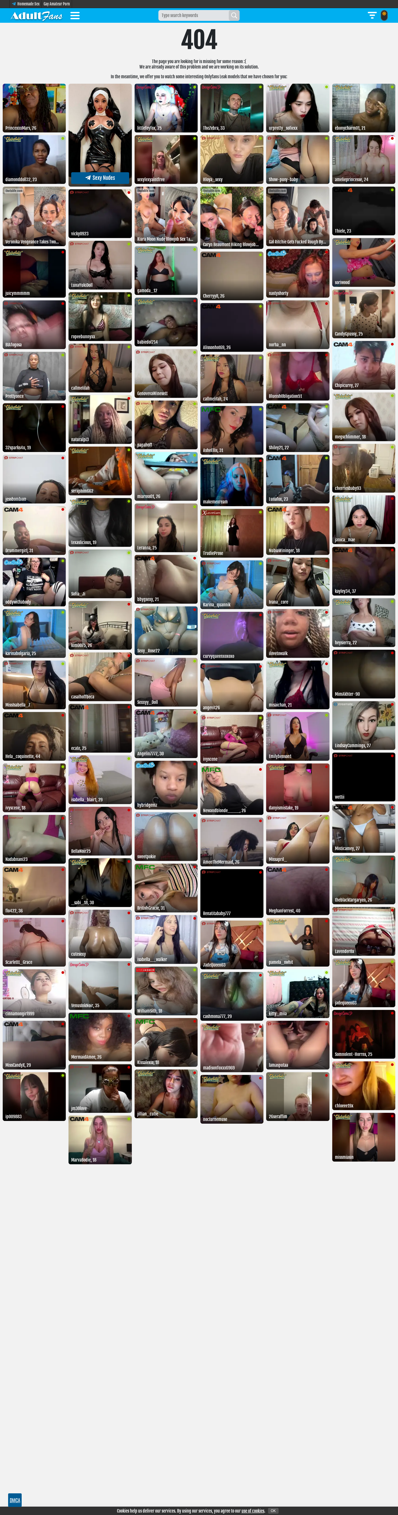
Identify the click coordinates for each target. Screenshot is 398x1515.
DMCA (15, 1500)
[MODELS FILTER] (372, 15)
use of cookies (253, 1511)
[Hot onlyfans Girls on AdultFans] (36, 15)
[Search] (234, 15)
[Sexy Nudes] (100, 185)
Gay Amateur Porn (57, 4)
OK (273, 1511)
